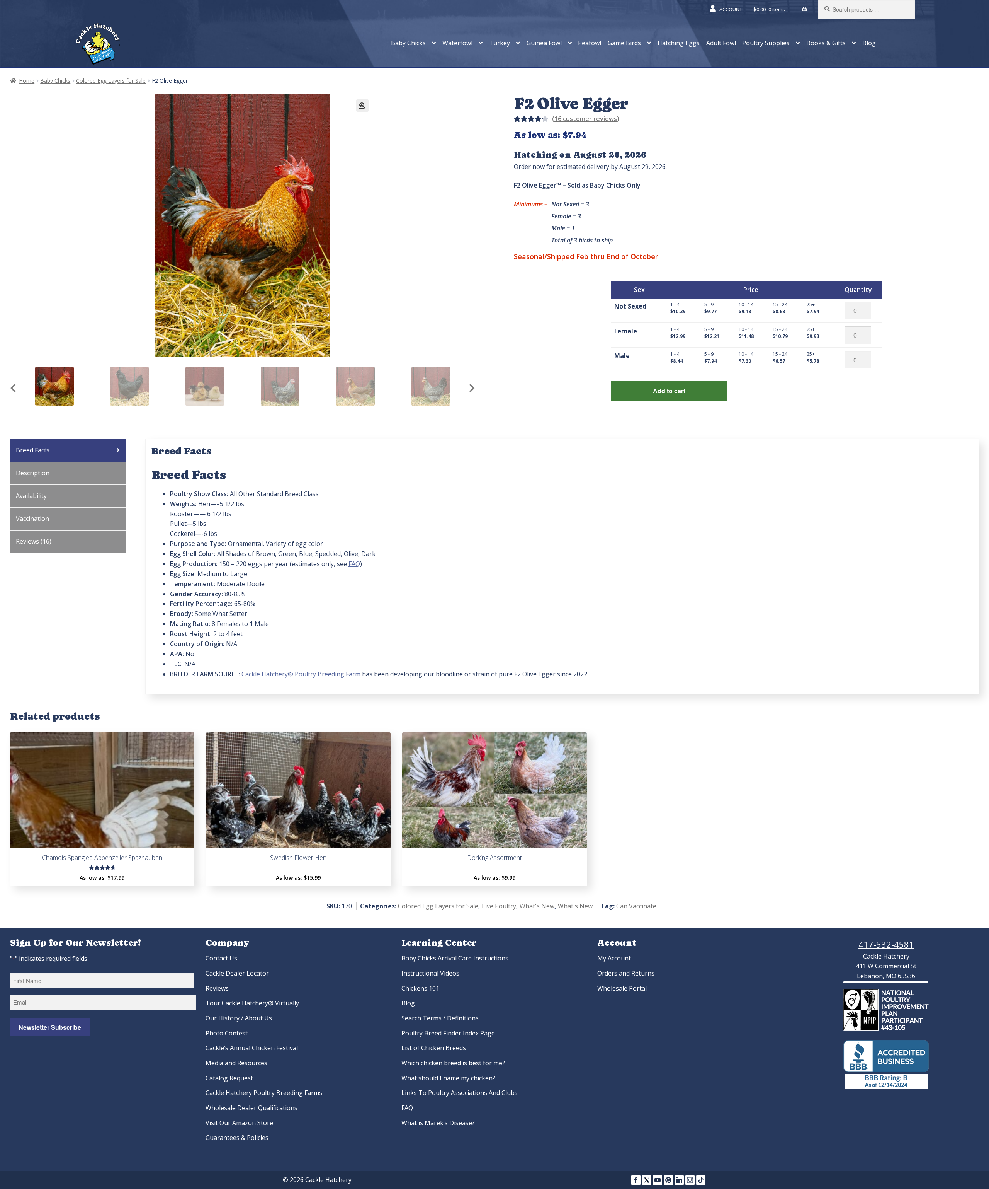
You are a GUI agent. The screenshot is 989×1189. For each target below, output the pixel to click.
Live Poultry (499, 906)
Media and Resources (236, 1063)
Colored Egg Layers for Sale (111, 80)
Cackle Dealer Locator (237, 973)
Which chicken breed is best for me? (453, 1063)
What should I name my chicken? (448, 1078)
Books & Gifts (826, 43)
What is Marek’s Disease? (438, 1123)
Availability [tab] (31, 495)
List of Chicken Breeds (433, 1048)
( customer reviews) (585, 118)
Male (622, 355)
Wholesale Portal (622, 988)
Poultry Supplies (766, 43)
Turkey (499, 43)
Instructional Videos (430, 973)
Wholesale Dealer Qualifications (251, 1108)
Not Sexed (630, 306)
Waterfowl (457, 43)
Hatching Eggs (679, 43)
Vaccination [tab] (32, 518)
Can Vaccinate (636, 906)
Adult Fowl (721, 43)
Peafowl (589, 43)
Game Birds (624, 43)
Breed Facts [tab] (32, 450)
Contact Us (221, 958)
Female (625, 331)
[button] (362, 105)
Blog (869, 43)
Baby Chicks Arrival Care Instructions (454, 958)
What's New (537, 906)
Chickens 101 (420, 988)
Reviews (217, 988)
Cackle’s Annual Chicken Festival (252, 1048)
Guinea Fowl (544, 43)
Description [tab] (32, 473)
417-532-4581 (886, 944)
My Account (614, 958)
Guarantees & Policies (237, 1137)
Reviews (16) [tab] (33, 541)
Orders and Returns (625, 973)
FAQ (354, 564)
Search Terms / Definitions (440, 1018)
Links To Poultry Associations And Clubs (459, 1092)
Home (26, 80)
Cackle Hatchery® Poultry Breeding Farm (300, 674)
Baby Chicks (408, 43)
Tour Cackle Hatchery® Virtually (252, 1003)
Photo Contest (227, 1033)
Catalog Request (229, 1078)
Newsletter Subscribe (50, 1027)
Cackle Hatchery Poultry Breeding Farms (264, 1092)
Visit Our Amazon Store (239, 1123)
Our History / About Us (239, 1018)
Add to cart (669, 390)
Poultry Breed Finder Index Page (448, 1033)
